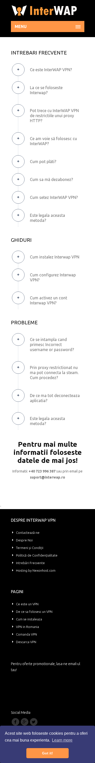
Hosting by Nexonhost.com (35, 570)
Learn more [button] (62, 740)
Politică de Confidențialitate (37, 555)
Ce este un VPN (27, 604)
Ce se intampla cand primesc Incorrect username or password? (52, 344)
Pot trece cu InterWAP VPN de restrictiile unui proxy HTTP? (54, 115)
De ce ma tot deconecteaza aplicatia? (55, 398)
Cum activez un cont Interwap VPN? (48, 300)
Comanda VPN (26, 634)
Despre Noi (24, 540)
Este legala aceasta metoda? (47, 218)
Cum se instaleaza (29, 619)
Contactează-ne (28, 532)
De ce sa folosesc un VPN (34, 611)
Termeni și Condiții (29, 547)
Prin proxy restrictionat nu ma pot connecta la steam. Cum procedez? (54, 372)
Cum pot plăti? (43, 161)
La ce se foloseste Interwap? (46, 90)
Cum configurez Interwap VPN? (53, 277)
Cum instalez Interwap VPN (54, 257)
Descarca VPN (26, 642)
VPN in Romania (27, 626)
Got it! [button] (47, 753)
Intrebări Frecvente (30, 563)
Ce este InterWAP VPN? (51, 69)
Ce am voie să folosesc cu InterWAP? (53, 141)
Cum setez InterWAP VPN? (54, 197)
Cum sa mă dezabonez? (51, 179)
